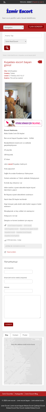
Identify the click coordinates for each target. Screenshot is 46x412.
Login (41, 2)
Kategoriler (19, 394)
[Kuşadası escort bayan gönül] (18, 101)
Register (35, 2)
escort (10, 164)
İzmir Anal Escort (12, 55)
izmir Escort (5, 406)
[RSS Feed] (4, 2)
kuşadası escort (10, 232)
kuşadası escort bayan (24, 232)
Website (6, 287)
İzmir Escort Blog (31, 394)
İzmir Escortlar (7, 394)
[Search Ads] (7, 48)
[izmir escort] (23, 126)
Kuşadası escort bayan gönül (18, 63)
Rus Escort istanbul (23, 408)
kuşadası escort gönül (12, 236)
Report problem (11, 252)
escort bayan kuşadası (15, 225)
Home (4, 55)
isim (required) (8, 268)
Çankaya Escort (39, 406)
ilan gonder (36, 27)
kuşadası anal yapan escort (29, 229)
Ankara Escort (28, 406)
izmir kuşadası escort (11, 229)
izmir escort (27, 225)
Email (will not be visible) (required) (15, 278)
